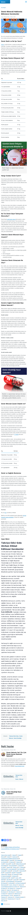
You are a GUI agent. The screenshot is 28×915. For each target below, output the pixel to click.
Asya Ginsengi (4, 895)
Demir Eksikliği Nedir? (19, 766)
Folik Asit (7, 863)
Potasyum (3, 897)
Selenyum (10, 897)
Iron (5, 512)
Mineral (11, 738)
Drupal (8, 910)
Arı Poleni (15, 870)
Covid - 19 (17, 877)
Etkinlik (3, 879)
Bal (20, 874)
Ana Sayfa (3, 7)
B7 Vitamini (14, 874)
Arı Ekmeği (10, 883)
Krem (17, 898)
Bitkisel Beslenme (20, 863)
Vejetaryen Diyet (5, 877)
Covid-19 (15, 879)
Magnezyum (17, 893)
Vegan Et (3, 898)
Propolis (18, 872)
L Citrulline (18, 888)
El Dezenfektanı (9, 881)
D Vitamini (11, 862)
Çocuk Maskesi (11, 869)
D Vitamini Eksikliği (5, 876)
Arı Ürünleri (3, 862)
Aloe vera (3, 900)
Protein (8, 890)
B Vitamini (3, 888)
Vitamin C (15, 867)
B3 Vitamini (4, 891)
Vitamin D (18, 862)
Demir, (2, 44)
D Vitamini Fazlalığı (19, 897)
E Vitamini (7, 872)
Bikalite (3, 2)
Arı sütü (3, 867)
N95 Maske (3, 869)
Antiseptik (21, 879)
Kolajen (9, 870)
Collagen (3, 870)
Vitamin (14, 855)
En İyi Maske (18, 860)
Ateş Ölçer (8, 879)
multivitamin (9, 219)
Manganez (16, 895)
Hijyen (2, 881)
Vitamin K (18, 891)
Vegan (11, 860)
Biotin (9, 874)
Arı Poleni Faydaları (20, 883)
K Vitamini (3, 893)
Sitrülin (2, 890)
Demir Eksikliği (17, 738)
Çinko (12, 877)
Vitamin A (9, 867)
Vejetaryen (14, 876)
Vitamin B (22, 886)
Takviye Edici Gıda (14, 736)
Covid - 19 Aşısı (12, 884)
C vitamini (16, 434)
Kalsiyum (10, 893)
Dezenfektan (4, 865)
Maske (19, 855)
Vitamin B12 (22, 870)
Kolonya (20, 884)
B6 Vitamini (18, 881)
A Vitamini (20, 865)
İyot (11, 895)
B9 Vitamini (4, 883)
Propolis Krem (11, 898)
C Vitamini (21, 867)
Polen (13, 872)
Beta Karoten (4, 884)
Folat (2, 863)
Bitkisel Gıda (4, 860)
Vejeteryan (14, 856)
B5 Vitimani (11, 891)
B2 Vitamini (14, 890)
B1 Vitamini (10, 888)
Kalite (8, 856)
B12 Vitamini (20, 869)
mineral (14, 219)
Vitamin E (3, 874)
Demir (20, 736)
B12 (2, 872)
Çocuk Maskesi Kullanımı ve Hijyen (9, 886)
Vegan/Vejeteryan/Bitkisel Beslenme (9, 858)
